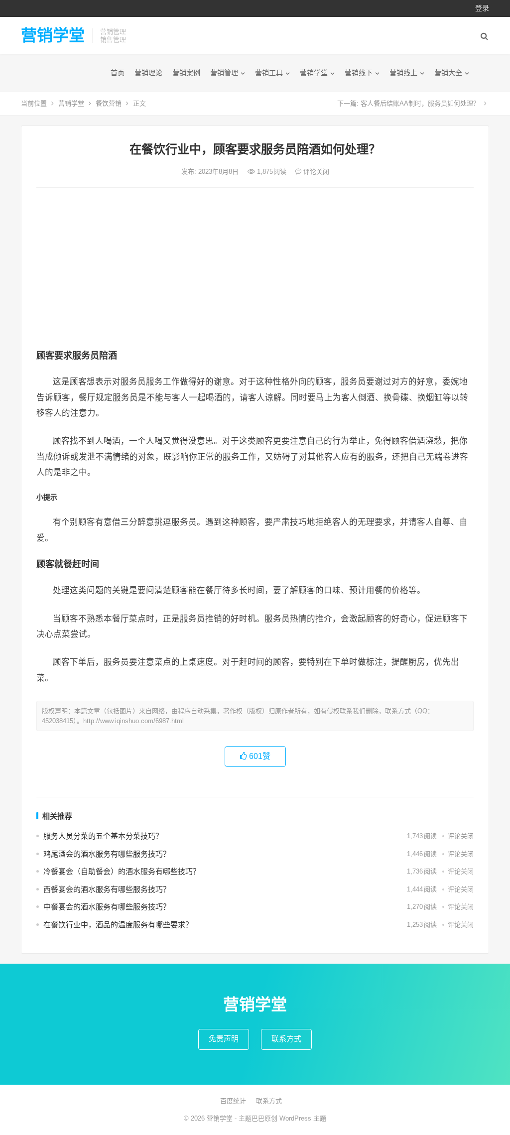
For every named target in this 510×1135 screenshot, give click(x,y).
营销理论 (148, 73)
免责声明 (224, 1038)
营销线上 (403, 73)
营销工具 (269, 73)
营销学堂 (53, 35)
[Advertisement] (255, 270)
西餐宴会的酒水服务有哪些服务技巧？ (106, 889)
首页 (118, 73)
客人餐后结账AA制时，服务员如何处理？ (420, 103)
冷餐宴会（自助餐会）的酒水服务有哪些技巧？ (121, 871)
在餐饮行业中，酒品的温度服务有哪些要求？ (118, 924)
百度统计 (233, 1101)
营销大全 (448, 73)
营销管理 (224, 73)
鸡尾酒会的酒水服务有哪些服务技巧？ (106, 854)
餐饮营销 (109, 103)
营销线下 (359, 73)
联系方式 (286, 1038)
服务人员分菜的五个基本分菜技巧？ (103, 836)
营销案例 (186, 73)
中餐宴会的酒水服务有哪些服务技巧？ (106, 906)
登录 (482, 8)
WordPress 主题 (302, 1118)
